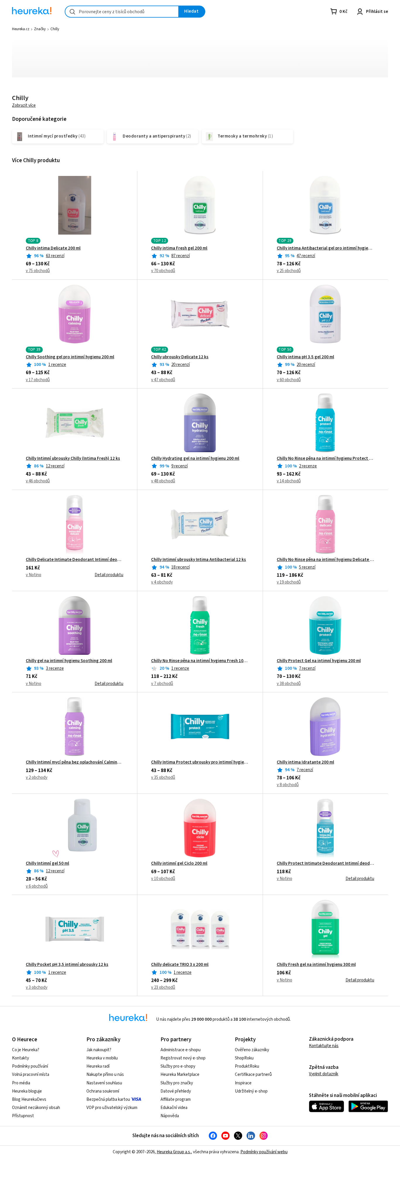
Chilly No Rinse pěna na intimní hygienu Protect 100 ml (325, 459)
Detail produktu (109, 575)
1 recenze (57, 365)
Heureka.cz (20, 29)
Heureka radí (98, 1066)
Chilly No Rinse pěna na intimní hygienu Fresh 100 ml (200, 661)
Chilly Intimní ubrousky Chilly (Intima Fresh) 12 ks (73, 459)
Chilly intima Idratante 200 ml (305, 762)
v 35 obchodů (163, 777)
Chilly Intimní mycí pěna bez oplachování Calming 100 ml (74, 762)
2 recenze (308, 466)
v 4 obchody (162, 582)
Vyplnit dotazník (323, 1074)
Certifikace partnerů (253, 1074)
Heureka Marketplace (179, 1074)
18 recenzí (180, 567)
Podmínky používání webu (264, 1152)
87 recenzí (180, 256)
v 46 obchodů (38, 481)
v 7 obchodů (162, 684)
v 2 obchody (36, 777)
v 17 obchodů (38, 380)
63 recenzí (55, 256)
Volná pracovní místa (30, 1074)
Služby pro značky (176, 1083)
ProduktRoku (247, 1066)
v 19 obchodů (289, 582)
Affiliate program (175, 1099)
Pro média (21, 1083)
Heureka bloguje (27, 1091)
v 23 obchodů (163, 987)
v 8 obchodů (288, 785)
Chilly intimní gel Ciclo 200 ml (179, 863)
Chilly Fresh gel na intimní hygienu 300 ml (316, 965)
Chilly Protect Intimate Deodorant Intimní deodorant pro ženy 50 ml (325, 863)
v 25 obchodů (289, 271)
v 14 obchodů (289, 481)
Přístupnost (23, 1116)
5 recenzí (307, 567)
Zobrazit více (24, 105)
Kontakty (20, 1058)
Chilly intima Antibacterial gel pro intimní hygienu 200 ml (325, 248)
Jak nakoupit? (98, 1050)
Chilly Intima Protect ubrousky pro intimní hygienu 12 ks (200, 762)
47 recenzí (306, 256)
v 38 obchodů (289, 684)
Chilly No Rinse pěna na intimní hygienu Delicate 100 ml (325, 560)
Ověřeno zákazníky (252, 1050)
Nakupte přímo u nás (105, 1074)
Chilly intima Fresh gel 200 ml (179, 248)
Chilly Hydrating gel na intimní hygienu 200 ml (195, 459)
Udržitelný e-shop (251, 1091)
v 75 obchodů (38, 271)
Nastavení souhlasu (104, 1083)
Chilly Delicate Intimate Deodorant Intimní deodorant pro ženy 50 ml (74, 560)
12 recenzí (55, 466)
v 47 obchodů (163, 380)
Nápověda (169, 1116)
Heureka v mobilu (102, 1058)
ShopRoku (244, 1058)
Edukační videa (173, 1108)
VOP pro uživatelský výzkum (111, 1108)
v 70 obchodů (163, 271)
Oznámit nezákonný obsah (36, 1108)
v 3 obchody (36, 987)
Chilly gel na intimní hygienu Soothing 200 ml (69, 661)
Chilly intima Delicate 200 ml (53, 248)
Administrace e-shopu (180, 1050)
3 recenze (55, 668)
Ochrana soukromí (102, 1091)
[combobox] (122, 12)
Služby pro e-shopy (177, 1066)
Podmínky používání (30, 1066)
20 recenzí (180, 365)
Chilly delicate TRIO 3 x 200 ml (179, 965)
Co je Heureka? (25, 1050)
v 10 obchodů (163, 879)
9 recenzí (179, 466)
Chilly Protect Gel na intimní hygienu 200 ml (319, 661)
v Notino (33, 575)
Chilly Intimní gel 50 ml (47, 863)
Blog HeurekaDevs (29, 1099)
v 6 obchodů (37, 886)
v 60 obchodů (289, 380)
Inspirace (243, 1083)
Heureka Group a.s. (174, 1152)
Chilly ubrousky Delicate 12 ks (179, 357)
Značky (40, 29)
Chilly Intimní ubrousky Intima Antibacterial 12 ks (198, 560)
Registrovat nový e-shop (183, 1058)
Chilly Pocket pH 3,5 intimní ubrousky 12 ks (67, 965)
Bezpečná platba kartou (108, 1099)
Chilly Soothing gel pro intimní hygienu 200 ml (70, 357)
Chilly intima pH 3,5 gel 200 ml (305, 357)
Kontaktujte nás (324, 1046)
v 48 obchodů (163, 481)
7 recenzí (307, 668)
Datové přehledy (175, 1091)
